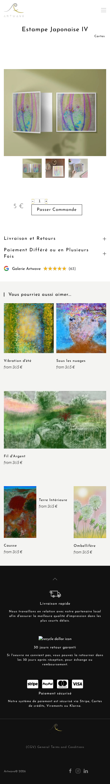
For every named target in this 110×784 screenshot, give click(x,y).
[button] (103, 10)
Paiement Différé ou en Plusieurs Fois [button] (46, 253)
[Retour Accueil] (14, 10)
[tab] (32, 168)
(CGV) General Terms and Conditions (55, 747)
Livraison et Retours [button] (30, 238)
